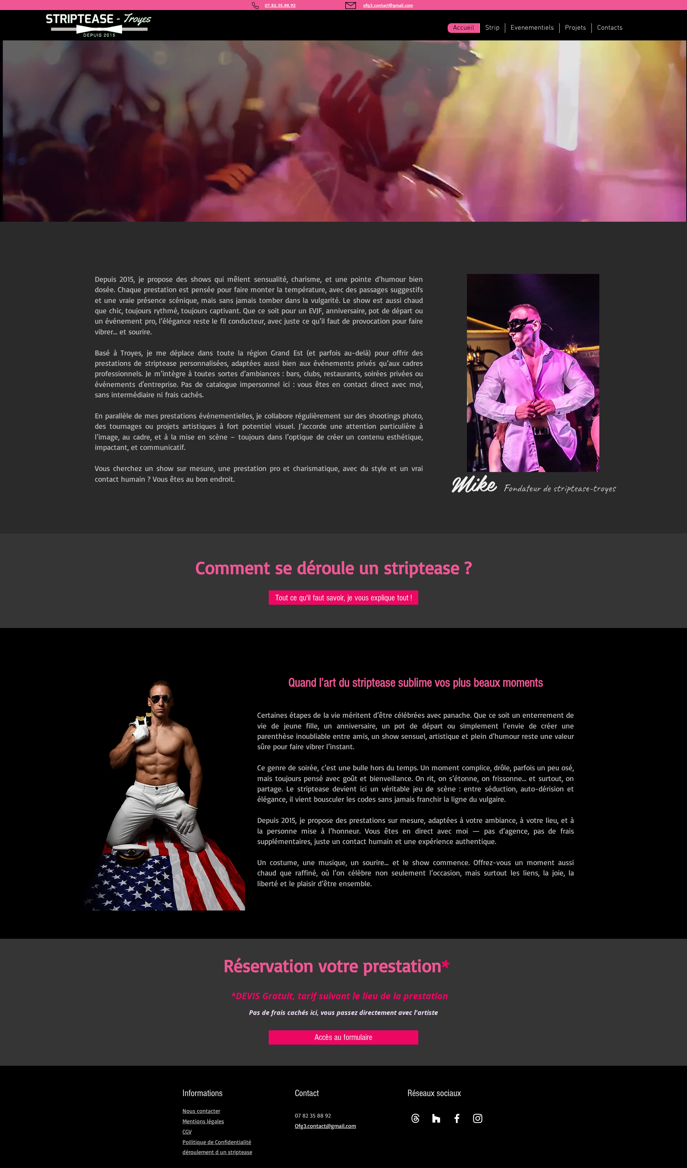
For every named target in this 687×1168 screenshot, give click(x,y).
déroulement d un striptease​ (217, 1151)
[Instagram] (478, 1118)
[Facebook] (457, 1118)
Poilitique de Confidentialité (216, 1141)
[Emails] (415, 1118)
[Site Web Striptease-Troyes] (436, 1118)
